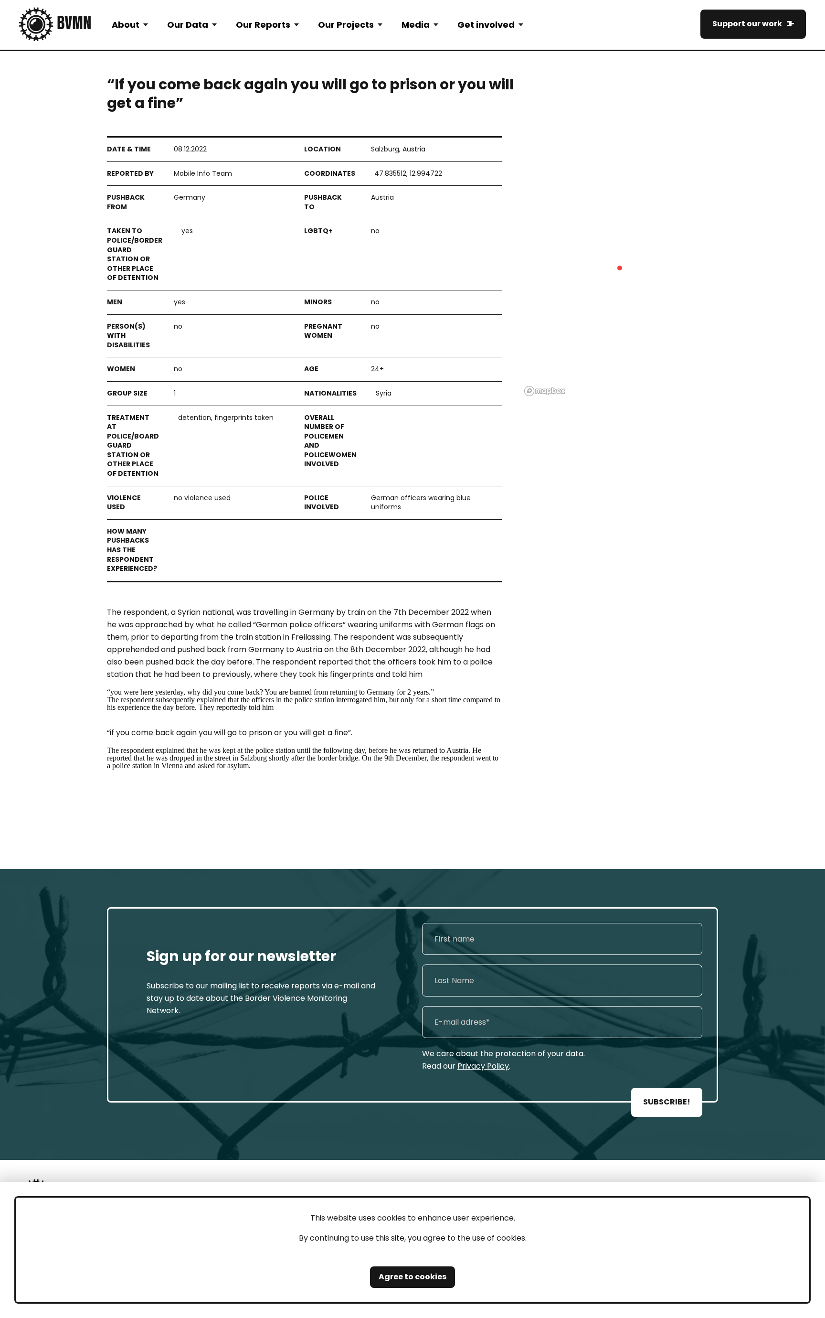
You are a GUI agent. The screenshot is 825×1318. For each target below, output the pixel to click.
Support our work (747, 23)
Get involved (486, 25)
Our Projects (346, 25)
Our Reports (263, 25)
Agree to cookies (412, 1276)
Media (416, 25)
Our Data (187, 25)
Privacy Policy (483, 1066)
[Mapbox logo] (545, 391)
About (125, 25)
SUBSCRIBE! (666, 1101)
